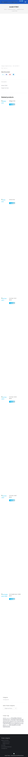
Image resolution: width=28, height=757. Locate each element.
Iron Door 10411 (13, 298)
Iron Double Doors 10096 (15, 594)
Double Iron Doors (6, 742)
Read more (12, 104)
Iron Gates (3, 745)
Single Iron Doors (8, 65)
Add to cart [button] (12, 303)
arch (4, 718)
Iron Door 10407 (13, 495)
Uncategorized (6, 699)
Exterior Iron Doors (5, 740)
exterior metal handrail (13, 719)
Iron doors (10, 721)
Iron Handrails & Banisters (6, 746)
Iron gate (17, 721)
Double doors (16, 718)
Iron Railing (15, 723)
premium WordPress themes (18, 755)
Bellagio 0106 (12, 101)
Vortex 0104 (12, 199)
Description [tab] (4, 81)
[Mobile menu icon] (25, 2)
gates (5, 721)
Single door (5, 68)
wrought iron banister (12, 725)
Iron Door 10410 (13, 397)
